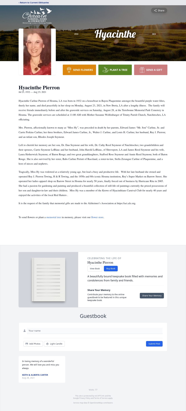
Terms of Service (101, 398)
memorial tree (53, 217)
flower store (97, 217)
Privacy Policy (84, 398)
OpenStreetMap (96, 403)
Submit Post (154, 343)
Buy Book (110, 268)
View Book (95, 268)
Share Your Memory (151, 295)
